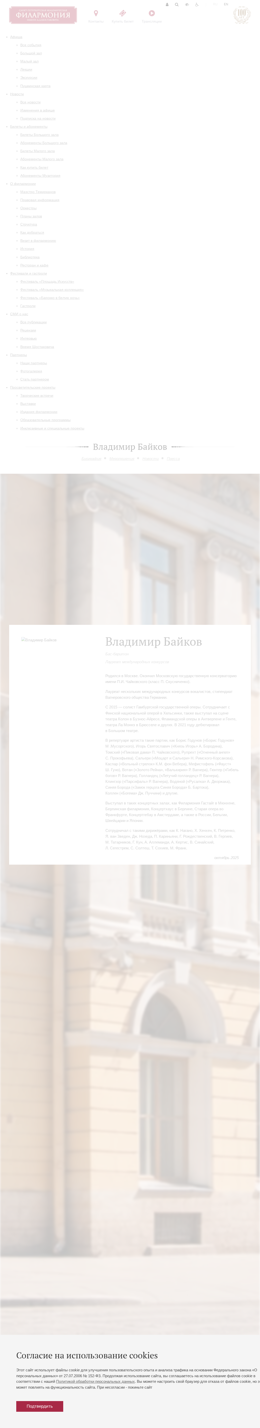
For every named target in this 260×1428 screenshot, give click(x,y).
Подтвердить (40, 1406)
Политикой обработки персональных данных (95, 1381)
